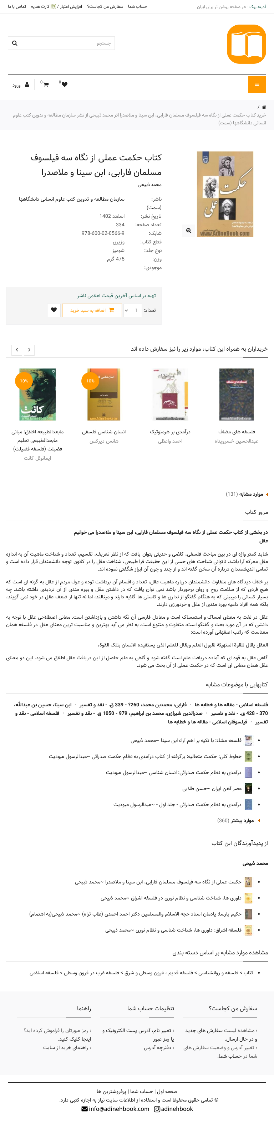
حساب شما (137, 6)
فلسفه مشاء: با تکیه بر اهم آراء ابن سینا (202, 740)
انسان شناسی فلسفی (104, 432)
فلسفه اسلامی (44, 973)
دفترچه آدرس (157, 1047)
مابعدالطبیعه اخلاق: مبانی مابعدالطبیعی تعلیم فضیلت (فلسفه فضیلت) (37, 440)
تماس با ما (17, 6)
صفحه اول (167, 1091)
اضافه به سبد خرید (88, 310)
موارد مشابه (251, 494)
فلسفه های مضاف (236, 432)
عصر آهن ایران (227, 788)
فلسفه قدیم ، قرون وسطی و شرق (159, 973)
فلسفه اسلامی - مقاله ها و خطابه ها (231, 705)
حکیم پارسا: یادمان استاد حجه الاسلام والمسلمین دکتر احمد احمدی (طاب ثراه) (162, 914)
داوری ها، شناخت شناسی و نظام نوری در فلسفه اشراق (187, 898)
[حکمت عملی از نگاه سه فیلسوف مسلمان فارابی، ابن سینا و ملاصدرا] (188, 231)
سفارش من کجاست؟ (105, 6)
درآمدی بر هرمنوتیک (170, 432)
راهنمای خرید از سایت (65, 1047)
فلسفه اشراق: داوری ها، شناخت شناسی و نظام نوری (189, 930)
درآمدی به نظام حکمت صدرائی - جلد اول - (199, 804)
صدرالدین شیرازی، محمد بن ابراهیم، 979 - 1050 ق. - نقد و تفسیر (135, 713)
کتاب (249, 973)
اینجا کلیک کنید (75, 1039)
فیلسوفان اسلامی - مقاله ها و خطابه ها (207, 722)
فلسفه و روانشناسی (218, 973)
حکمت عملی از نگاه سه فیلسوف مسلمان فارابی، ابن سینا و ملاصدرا (174, 882)
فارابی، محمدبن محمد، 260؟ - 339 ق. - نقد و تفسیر (133, 705)
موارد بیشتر (242, 820)
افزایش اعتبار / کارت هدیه (56, 6)
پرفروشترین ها (111, 1091)
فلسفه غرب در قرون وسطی (91, 973)
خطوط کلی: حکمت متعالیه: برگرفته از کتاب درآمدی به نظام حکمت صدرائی (167, 756)
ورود (17, 85)
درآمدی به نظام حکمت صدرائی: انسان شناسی (196, 772)
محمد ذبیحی (150, 185)
